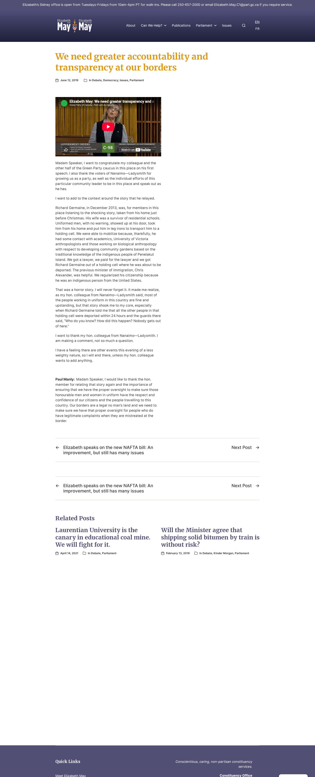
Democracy (110, 80)
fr (257, 29)
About (130, 25)
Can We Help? (151, 25)
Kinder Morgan (223, 553)
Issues (227, 25)
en (257, 22)
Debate (97, 80)
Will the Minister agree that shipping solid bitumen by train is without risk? (210, 537)
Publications (181, 25)
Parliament (204, 25)
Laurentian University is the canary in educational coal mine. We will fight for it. (102, 537)
